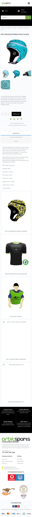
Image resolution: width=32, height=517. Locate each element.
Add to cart (16, 114)
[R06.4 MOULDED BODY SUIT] (16, 381)
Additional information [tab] (16, 137)
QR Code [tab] (16, 141)
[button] (28, 3)
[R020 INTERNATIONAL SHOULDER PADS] (16, 253)
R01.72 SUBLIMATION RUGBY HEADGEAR (16, 231)
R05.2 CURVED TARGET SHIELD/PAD (16, 359)
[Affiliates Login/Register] (19, 11)
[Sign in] (3, 11)
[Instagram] (16, 506)
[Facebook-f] (13, 506)
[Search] (28, 17)
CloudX (15, 510)
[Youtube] (18, 506)
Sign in (6, 10)
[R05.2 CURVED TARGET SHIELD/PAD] (16, 338)
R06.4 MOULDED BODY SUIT (16, 402)
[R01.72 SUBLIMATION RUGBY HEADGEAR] (16, 210)
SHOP (5, 27)
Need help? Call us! (6, 450)
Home (2, 27)
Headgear (14, 27)
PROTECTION (9, 27)
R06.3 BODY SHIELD (16, 316)
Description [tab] (16, 133)
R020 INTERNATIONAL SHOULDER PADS (16, 274)
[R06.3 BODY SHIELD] (16, 296)
